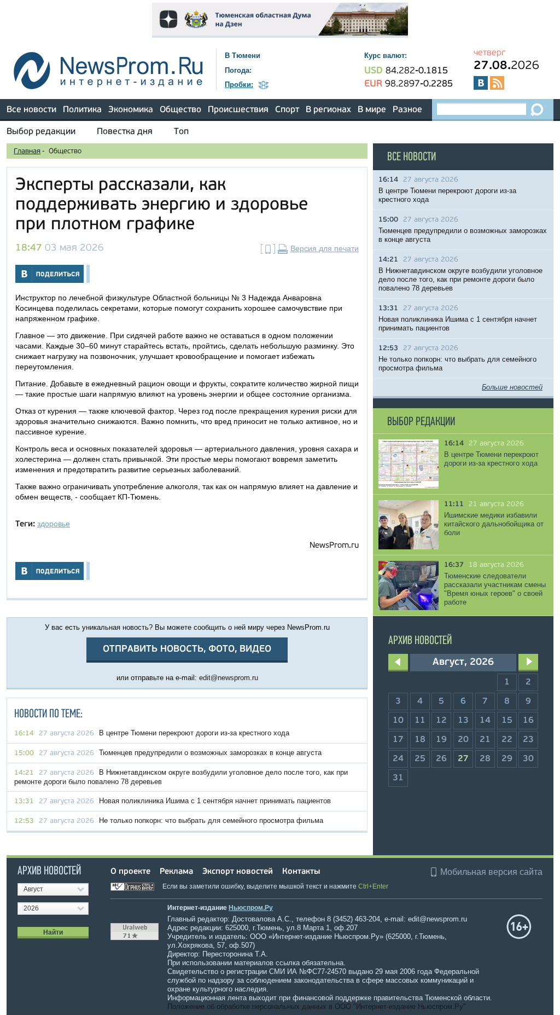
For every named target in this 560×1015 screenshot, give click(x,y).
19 (441, 739)
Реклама (176, 872)
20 (463, 739)
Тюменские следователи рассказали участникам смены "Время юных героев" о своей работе (495, 589)
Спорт (287, 110)
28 (485, 759)
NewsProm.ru (334, 546)
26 (441, 759)
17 (398, 739)
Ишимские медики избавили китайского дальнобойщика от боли (494, 524)
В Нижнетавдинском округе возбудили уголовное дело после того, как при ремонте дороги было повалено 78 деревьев (460, 279)
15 (506, 720)
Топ (181, 131)
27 (463, 759)
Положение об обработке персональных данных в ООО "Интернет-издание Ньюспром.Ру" (316, 1006)
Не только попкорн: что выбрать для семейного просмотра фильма (211, 820)
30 (528, 759)
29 (506, 759)
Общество (180, 110)
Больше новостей (512, 387)
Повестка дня (125, 131)
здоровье (53, 523)
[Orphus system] (135, 886)
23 (528, 739)
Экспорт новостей (237, 872)
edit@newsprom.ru (228, 678)
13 (463, 720)
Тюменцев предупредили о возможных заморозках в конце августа (210, 753)
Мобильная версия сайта (491, 872)
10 (398, 720)
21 (485, 739)
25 (420, 759)
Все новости (31, 110)
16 (528, 720)
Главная (27, 151)
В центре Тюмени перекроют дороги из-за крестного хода (194, 733)
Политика (82, 110)
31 (398, 778)
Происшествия (238, 110)
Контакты (301, 872)
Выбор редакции (41, 131)
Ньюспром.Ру (251, 908)
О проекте (130, 872)
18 (420, 739)
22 (506, 739)
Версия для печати (324, 248)
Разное (407, 110)
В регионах (328, 110)
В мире (372, 110)
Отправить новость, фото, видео (187, 649)
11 (420, 720)
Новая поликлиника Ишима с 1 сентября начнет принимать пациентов (215, 801)
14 (485, 720)
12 (441, 720)
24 (398, 759)
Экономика (130, 110)
